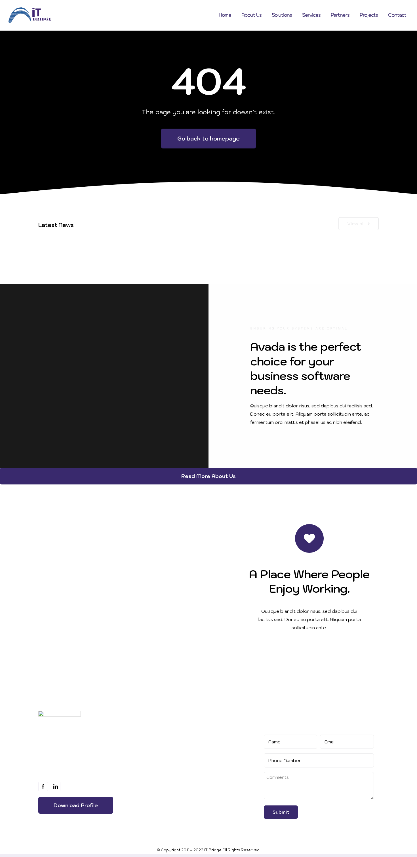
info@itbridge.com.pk (220, 784)
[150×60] (59, 713)
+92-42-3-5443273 (218, 776)
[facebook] (43, 786)
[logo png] (30, 9)
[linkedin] (55, 786)
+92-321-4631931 (215, 767)
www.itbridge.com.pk (220, 793)
